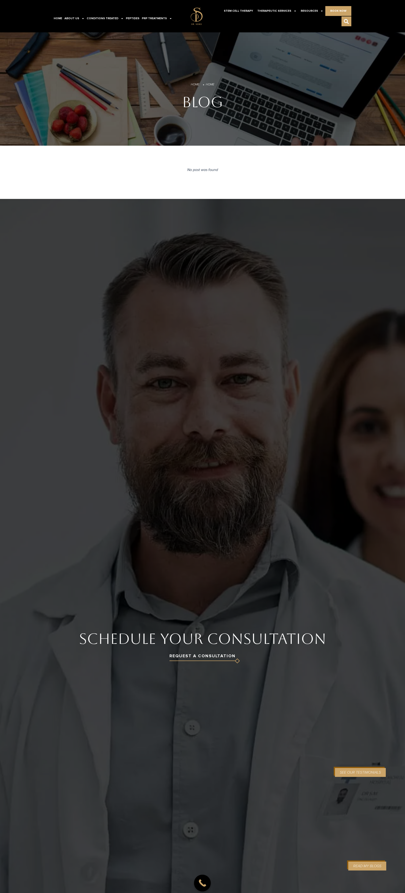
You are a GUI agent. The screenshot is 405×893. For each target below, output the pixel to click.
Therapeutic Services (274, 11)
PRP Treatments (154, 18)
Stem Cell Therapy (238, 11)
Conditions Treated (102, 18)
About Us (71, 18)
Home (58, 18)
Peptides (132, 18)
